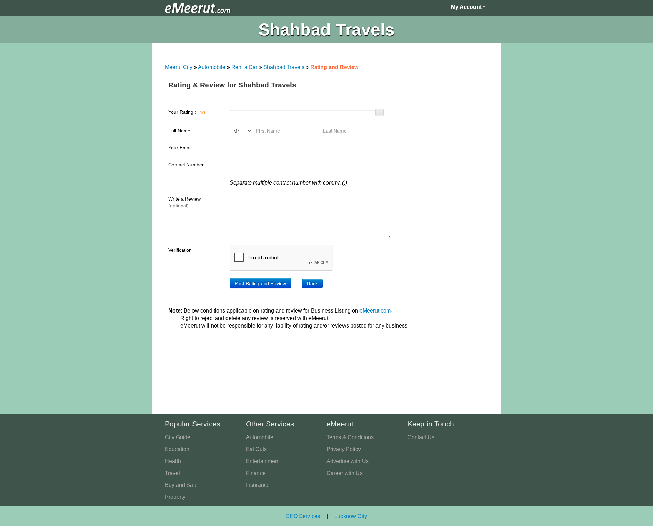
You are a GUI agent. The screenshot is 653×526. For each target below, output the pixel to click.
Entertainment (263, 461)
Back (312, 283)
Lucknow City (350, 516)
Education (177, 449)
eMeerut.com (375, 311)
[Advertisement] (457, 180)
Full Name (179, 130)
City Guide (177, 437)
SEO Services (303, 516)
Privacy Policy (343, 449)
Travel (172, 473)
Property (175, 497)
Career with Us (344, 473)
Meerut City (178, 67)
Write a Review (184, 202)
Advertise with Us (347, 461)
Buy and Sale (181, 485)
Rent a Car (244, 67)
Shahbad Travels (283, 67)
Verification (180, 250)
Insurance (258, 485)
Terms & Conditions (350, 437)
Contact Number (186, 165)
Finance (256, 473)
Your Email (179, 147)
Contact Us (420, 437)
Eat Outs (256, 449)
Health (173, 461)
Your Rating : (183, 112)
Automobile (211, 67)
